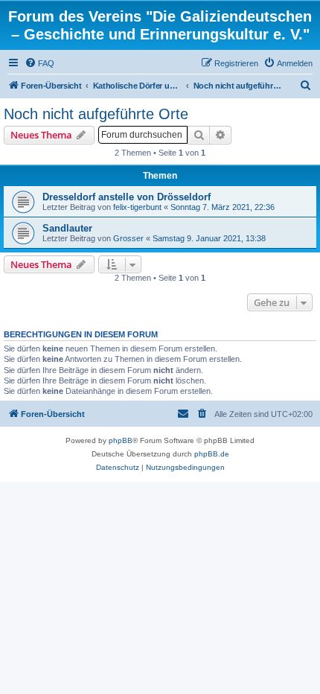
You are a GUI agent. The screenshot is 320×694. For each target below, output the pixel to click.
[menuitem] (39, 63)
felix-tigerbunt (137, 207)
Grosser (128, 238)
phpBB (120, 440)
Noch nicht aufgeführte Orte (96, 114)
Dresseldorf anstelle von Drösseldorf (126, 197)
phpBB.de (211, 454)
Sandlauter (67, 228)
